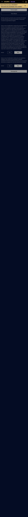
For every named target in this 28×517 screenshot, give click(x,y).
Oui (9, 52)
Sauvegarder (14, 71)
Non (18, 52)
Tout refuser (14, 13)
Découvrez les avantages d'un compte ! (11, 6)
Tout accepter (14, 9)
